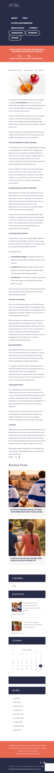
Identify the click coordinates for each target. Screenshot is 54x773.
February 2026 (18, 706)
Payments (32, 32)
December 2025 (18, 714)
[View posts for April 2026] (13, 649)
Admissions (17, 32)
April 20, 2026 (17, 614)
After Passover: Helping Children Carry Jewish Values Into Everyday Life (26, 559)
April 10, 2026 (17, 633)
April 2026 (16, 698)
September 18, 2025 (16, 70)
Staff (25, 18)
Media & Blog (17, 27)
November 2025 (18, 718)
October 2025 (18, 722)
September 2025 (18, 726)
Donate (15, 37)
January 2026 (17, 710)
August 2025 (17, 730)
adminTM (30, 70)
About (14, 18)
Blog (29, 56)
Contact (33, 27)
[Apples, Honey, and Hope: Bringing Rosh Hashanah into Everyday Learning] (27, 84)
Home (20, 56)
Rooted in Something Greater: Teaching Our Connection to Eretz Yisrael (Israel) (26, 510)
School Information (21, 23)
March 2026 (17, 702)
